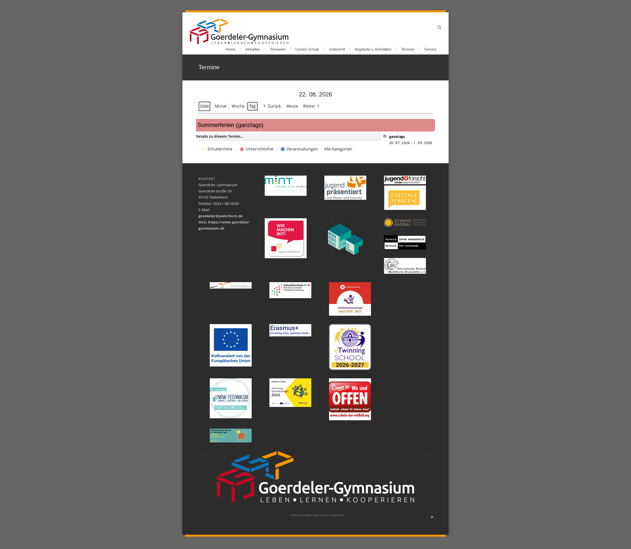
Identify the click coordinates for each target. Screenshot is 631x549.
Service (430, 47)
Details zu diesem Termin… (220, 136)
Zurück (274, 106)
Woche (238, 106)
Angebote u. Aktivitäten (373, 47)
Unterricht (337, 47)
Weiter (309, 106)
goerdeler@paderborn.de (220, 216)
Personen (277, 47)
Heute (292, 106)
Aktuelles (252, 47)
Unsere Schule (307, 47)
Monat (221, 106)
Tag (252, 106)
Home (230, 47)
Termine (407, 47)
